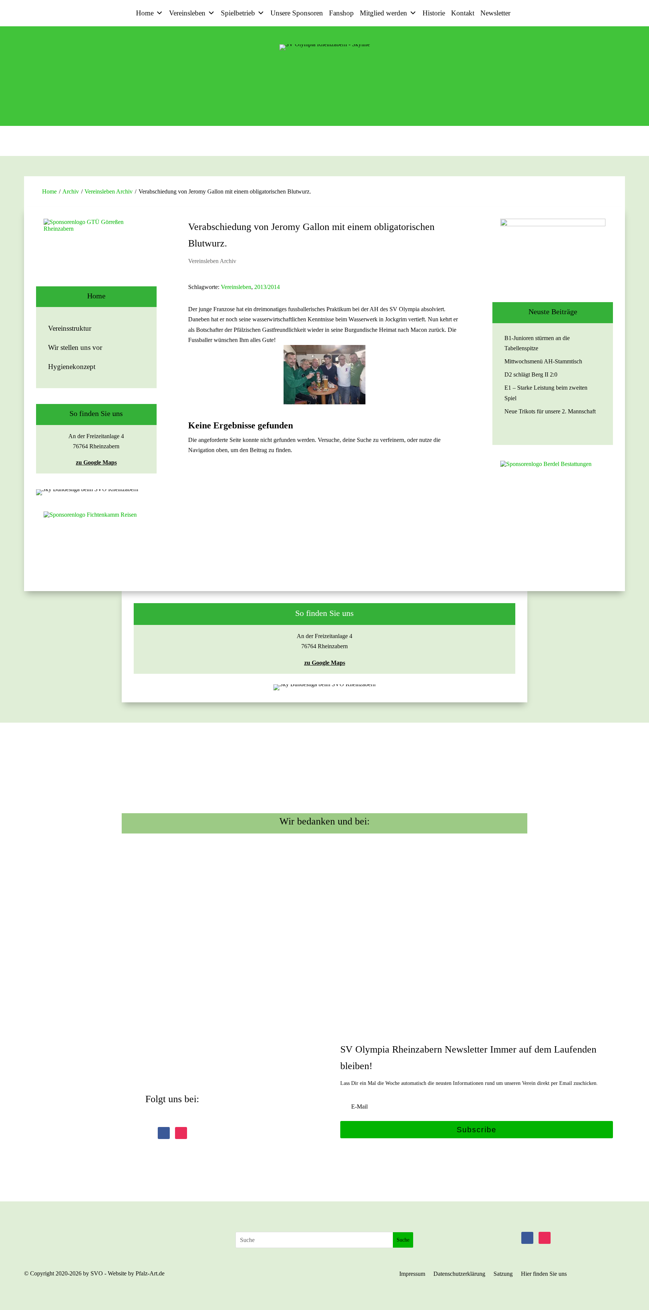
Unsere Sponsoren (296, 13)
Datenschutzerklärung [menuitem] (459, 1274)
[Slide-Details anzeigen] (96, 252)
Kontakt (462, 13)
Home (145, 13)
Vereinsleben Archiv (109, 191)
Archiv (70, 191)
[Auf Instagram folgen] (181, 1133)
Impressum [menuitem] (412, 1274)
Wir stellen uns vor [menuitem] (75, 347)
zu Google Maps (96, 462)
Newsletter (495, 13)
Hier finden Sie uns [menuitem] (544, 1274)
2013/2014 (267, 287)
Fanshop (341, 13)
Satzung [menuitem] (503, 1274)
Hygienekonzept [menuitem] (71, 367)
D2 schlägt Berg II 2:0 (530, 374)
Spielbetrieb (238, 13)
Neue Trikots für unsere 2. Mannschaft (550, 411)
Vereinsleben (187, 13)
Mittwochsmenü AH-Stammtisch (543, 361)
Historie (434, 13)
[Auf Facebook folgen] (164, 1133)
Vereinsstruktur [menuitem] (69, 328)
